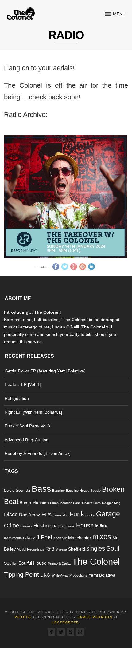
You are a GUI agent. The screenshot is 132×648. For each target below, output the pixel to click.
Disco (11, 514)
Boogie (96, 490)
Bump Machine (34, 502)
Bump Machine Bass (65, 503)
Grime (11, 525)
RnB (49, 548)
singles (95, 548)
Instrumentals (14, 538)
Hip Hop (58, 526)
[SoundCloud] (70, 632)
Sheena (61, 549)
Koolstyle (60, 538)
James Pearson (95, 617)
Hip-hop (42, 526)
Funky (90, 515)
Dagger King (111, 503)
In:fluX (101, 526)
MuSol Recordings (30, 549)
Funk (76, 514)
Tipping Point (21, 574)
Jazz (30, 537)
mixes (101, 537)
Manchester (79, 537)
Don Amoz (29, 514)
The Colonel (96, 561)
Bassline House (77, 490)
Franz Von (60, 515)
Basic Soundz (17, 490)
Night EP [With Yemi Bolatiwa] (33, 412)
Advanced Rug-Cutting (27, 439)
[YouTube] (80, 632)
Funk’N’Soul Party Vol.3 (27, 425)
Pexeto (23, 617)
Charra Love (91, 503)
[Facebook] (51, 632)
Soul (112, 548)
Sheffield (76, 549)
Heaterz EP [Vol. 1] (23, 384)
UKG (45, 575)
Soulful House (32, 563)
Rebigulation (17, 398)
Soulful (10, 563)
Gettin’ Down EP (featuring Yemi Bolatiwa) (45, 370)
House (85, 525)
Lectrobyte (65, 622)
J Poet (44, 537)
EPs (46, 514)
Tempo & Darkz (59, 563)
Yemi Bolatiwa (101, 575)
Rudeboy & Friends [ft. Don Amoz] (38, 453)
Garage (108, 514)
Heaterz (26, 526)
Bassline (58, 490)
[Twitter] (61, 632)
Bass (41, 489)
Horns (70, 526)
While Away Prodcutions (69, 575)
